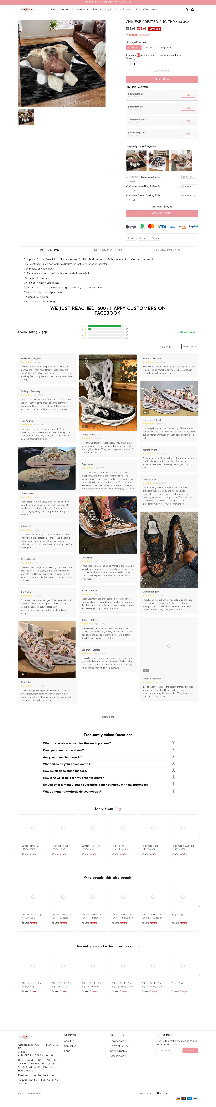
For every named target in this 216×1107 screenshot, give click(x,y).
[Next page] (199, 854)
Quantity (130, 58)
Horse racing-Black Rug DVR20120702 (183, 863)
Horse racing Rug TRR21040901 (150, 863)
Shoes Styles (122, 9)
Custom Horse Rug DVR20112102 (91, 863)
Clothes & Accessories (73, 9)
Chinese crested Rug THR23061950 (145, 186)
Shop (53, 9)
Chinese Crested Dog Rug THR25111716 (145, 195)
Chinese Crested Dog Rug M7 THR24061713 (92, 931)
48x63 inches (150, 48)
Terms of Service (119, 1046)
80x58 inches (167, 48)
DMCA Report (146, 1094)
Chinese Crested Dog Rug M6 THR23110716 (152, 931)
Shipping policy (118, 1051)
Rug (117, 824)
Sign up (190, 1051)
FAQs (67, 1051)
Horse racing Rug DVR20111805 (60, 863)
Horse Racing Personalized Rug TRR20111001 (120, 863)
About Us (69, 1041)
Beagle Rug (177, 930)
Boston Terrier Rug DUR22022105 (31, 863)
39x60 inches (138, 42)
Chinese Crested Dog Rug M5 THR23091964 (122, 931)
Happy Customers (146, 9)
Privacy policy (117, 1041)
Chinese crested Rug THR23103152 (151, 177)
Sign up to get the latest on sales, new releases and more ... (177, 1043)
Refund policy (117, 1056)
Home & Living (100, 9)
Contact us (70, 1046)
